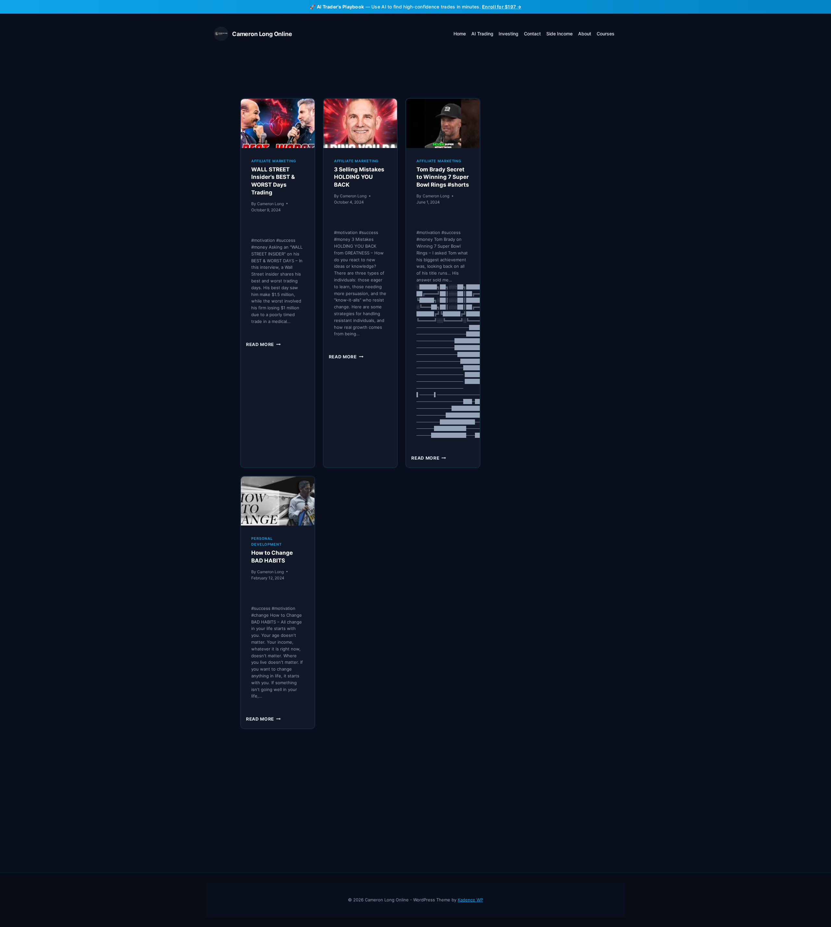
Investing (508, 33)
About (584, 33)
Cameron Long (270, 203)
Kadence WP (470, 899)
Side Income (559, 33)
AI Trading (482, 33)
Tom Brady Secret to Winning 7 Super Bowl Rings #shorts (442, 177)
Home (459, 33)
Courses (605, 33)
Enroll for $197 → (501, 6)
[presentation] (278, 123)
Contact (532, 33)
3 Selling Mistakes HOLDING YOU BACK (359, 177)
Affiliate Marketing (273, 161)
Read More (263, 344)
